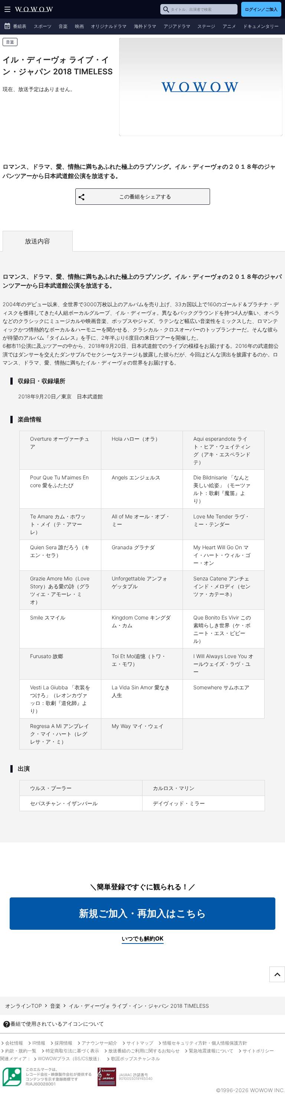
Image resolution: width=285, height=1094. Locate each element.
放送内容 (37, 241)
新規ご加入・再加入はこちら (142, 913)
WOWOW (34, 9)
